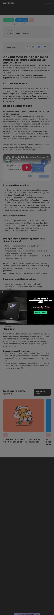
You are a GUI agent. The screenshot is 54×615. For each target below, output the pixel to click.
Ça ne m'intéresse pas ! (40, 315)
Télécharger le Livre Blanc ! (40, 312)
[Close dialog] (2, 292)
